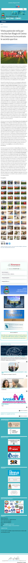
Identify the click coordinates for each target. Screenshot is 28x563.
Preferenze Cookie (21, 562)
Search (23, 9)
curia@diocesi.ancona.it (9, 524)
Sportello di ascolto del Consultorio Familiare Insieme (14, 404)
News (2, 24)
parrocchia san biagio (18, 246)
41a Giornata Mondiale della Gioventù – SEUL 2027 (14, 372)
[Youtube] (19, 6)
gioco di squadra (5, 246)
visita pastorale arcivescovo (10, 247)
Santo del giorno (14, 273)
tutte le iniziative (23, 410)
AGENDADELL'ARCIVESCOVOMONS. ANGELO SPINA (22, 290)
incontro (9, 246)
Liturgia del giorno (14, 277)
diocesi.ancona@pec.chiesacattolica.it (11, 525)
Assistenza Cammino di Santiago (10, 388)
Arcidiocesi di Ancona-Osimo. (13, 560)
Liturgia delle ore (14, 281)
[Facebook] (17, 6)
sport (3, 247)
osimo (13, 246)
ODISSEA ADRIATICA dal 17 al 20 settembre (13, 356)
